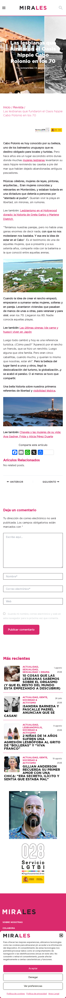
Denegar (33, 977)
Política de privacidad (36, 993)
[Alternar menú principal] (4, 8)
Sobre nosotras (13, 922)
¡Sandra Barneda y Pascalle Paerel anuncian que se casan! (31, 711)
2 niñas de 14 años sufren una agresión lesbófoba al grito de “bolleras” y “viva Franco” (32, 742)
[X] (34, 453)
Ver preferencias (33, 985)
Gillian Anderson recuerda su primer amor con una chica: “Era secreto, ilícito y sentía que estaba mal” (32, 773)
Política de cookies (16, 993)
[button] (61, 935)
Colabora (9, 928)
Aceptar (33, 968)
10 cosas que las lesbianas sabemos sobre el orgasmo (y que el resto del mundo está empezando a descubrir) (32, 682)
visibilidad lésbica (44, 391)
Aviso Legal (53, 993)
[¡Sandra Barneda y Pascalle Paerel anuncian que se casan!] (12, 704)
